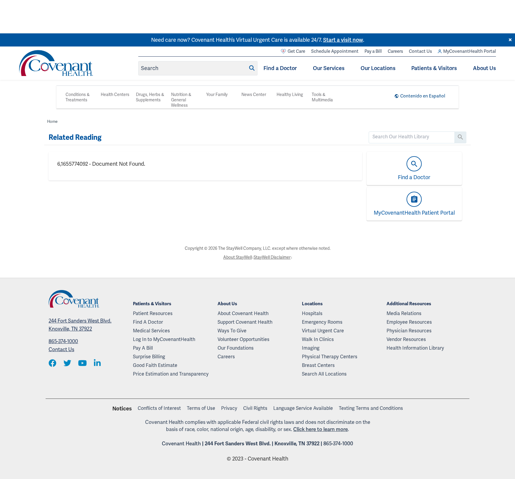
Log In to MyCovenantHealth (164, 339)
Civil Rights (255, 408)
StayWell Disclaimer (272, 257)
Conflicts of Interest (159, 408)
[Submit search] (252, 68)
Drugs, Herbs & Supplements (150, 97)
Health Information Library (415, 348)
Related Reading (75, 137)
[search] (412, 136)
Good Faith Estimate (155, 365)
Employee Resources (409, 322)
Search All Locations (324, 374)
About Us (484, 68)
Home (52, 121)
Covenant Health (181, 443)
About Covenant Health (243, 313)
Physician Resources (409, 331)
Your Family (217, 94)
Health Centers (115, 94)
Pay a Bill (373, 51)
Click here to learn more (320, 429)
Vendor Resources (406, 339)
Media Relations (404, 313)
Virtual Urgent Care (323, 331)
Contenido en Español (422, 96)
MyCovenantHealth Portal (469, 51)
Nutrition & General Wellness (181, 100)
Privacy (229, 408)
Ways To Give (232, 331)
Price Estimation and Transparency (171, 374)
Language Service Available (303, 408)
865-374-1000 (63, 341)
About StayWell (237, 257)
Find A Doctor (148, 322)
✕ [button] (510, 40)
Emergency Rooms (322, 322)
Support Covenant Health (245, 322)
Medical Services (151, 331)
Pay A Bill (143, 348)
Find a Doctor (280, 68)
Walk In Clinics (318, 339)
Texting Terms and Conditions (371, 408)
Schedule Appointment (335, 51)
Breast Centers (318, 365)
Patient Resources (153, 313)
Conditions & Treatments (78, 97)
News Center (253, 94)
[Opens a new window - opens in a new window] (52, 363)
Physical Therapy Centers (329, 357)
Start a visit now (343, 39)
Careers (395, 51)
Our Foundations (236, 348)
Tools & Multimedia (322, 97)
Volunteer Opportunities (243, 339)
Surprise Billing (149, 357)
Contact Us (420, 51)
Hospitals (312, 313)
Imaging (310, 348)
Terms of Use (201, 408)
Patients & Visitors (434, 68)
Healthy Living (290, 94)
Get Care (296, 51)
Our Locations (378, 68)
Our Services (329, 68)
